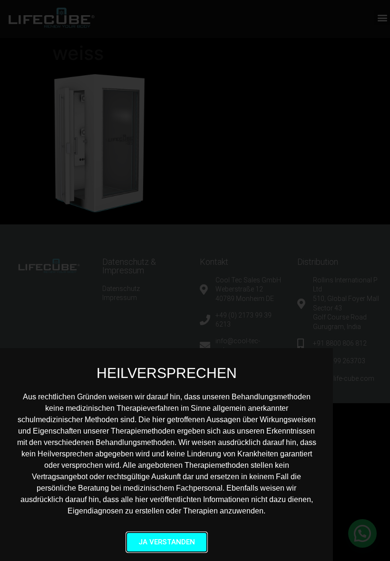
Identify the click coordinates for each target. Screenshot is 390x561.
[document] (195, 280)
